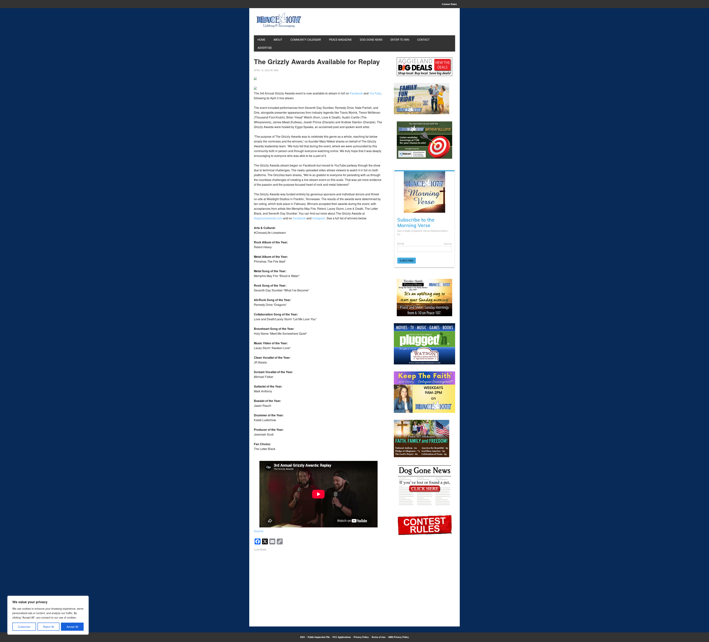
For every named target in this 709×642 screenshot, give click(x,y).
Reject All (48, 627)
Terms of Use (378, 637)
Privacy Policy (361, 637)
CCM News (260, 549)
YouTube (375, 93)
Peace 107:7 (279, 20)
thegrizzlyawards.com (268, 218)
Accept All (72, 627)
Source (258, 531)
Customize (24, 627)
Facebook (356, 93)
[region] (48, 615)
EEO (302, 637)
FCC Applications (342, 637)
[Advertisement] (318, 583)
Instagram (318, 218)
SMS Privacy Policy (398, 637)
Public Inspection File (319, 637)
